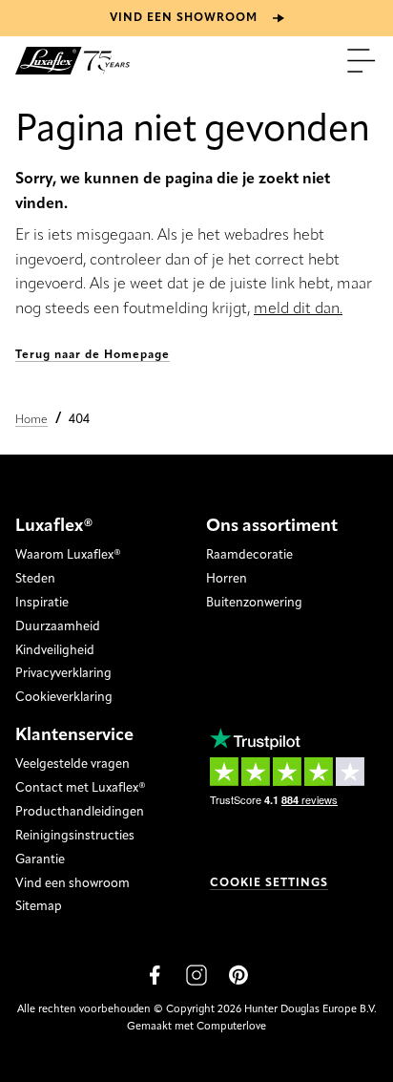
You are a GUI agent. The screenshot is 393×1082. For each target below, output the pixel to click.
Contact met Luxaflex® (80, 788)
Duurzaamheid (57, 627)
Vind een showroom (72, 884)
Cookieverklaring (64, 697)
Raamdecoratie (249, 555)
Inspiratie (42, 603)
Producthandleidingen (79, 812)
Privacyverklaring (63, 674)
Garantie (40, 860)
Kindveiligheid (54, 651)
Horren (226, 579)
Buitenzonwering (254, 603)
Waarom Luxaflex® (68, 555)
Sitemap (38, 907)
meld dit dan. (298, 309)
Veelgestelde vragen (72, 764)
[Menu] (361, 60)
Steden (35, 579)
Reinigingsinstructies (74, 836)
